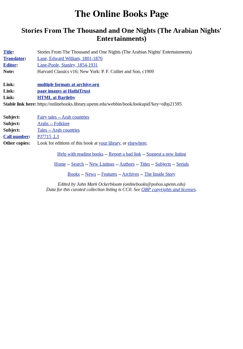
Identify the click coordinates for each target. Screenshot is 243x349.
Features (109, 174)
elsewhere (137, 143)
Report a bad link (125, 153)
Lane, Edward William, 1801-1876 (70, 58)
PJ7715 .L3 (48, 136)
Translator (14, 58)
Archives (130, 174)
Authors (127, 164)
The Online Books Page (122, 13)
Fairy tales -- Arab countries (63, 116)
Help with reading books (80, 153)
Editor (9, 64)
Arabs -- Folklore (53, 123)
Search (77, 164)
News (90, 174)
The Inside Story (159, 174)
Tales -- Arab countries (58, 130)
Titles (145, 164)
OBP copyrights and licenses (168, 189)
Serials (182, 164)
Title (7, 51)
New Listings (101, 164)
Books (74, 174)
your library (109, 143)
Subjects (163, 164)
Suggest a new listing (166, 153)
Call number (16, 136)
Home (60, 164)
